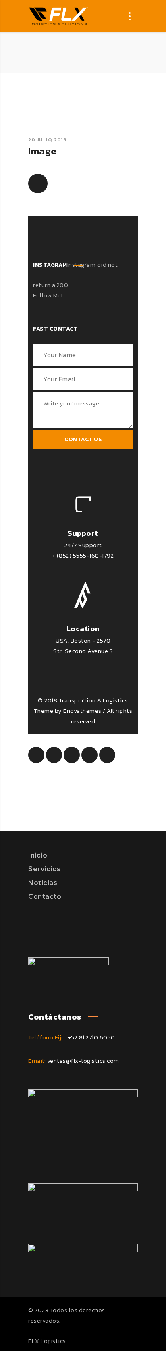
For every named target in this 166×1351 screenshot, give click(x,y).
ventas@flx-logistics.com (83, 1060)
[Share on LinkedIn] (89, 755)
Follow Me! (47, 295)
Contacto (44, 896)
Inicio (37, 855)
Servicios (44, 869)
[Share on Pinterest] (72, 755)
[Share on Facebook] (36, 755)
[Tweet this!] (54, 755)
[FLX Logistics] (58, 16)
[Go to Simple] (38, 183)
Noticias (42, 883)
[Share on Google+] (107, 755)
